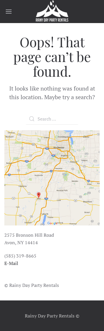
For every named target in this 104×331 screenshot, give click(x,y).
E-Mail (11, 263)
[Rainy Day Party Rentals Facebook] (5, 277)
